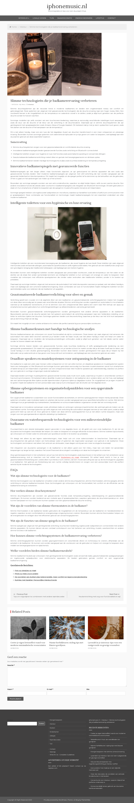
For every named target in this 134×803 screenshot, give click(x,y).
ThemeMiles (85, 800)
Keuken (52, 728)
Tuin (52, 18)
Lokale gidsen (39, 18)
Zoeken (10, 720)
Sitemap (53, 752)
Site (87, 689)
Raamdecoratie (64, 18)
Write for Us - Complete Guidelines (62, 755)
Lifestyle (100, 18)
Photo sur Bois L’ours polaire (26, 574)
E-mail (50, 689)
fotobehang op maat (70, 457)
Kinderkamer (54, 732)
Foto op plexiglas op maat (25, 571)
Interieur (23, 18)
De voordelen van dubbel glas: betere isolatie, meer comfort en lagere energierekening (51, 577)
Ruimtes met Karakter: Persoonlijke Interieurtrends (36, 580)
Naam (10, 689)
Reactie (11, 665)
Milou (24, 104)
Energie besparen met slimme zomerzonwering (107, 751)
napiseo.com (52, 768)
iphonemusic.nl (67, 6)
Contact (112, 18)
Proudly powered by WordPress (55, 800)
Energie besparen (83, 18)
